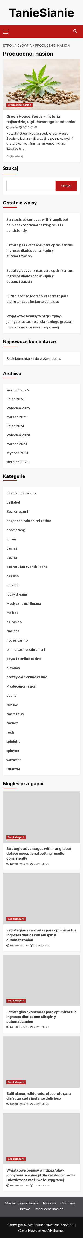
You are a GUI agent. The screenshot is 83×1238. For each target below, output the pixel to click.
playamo (13, 668)
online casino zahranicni (25, 649)
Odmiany (67, 1203)
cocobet (13, 585)
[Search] (75, 31)
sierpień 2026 (17, 390)
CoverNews (27, 1230)
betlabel (13, 502)
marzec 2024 (16, 444)
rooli (10, 732)
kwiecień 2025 (18, 408)
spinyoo (12, 750)
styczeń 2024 (17, 453)
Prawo (25, 1208)
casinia (12, 548)
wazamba (13, 760)
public (11, 695)
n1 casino (14, 622)
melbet (12, 612)
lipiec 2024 (15, 426)
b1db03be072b (19, 863)
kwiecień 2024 (18, 435)
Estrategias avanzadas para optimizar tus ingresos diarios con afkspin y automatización (39, 250)
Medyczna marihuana (23, 603)
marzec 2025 (16, 417)
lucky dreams (16, 594)
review (12, 704)
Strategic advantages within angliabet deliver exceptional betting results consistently (37, 224)
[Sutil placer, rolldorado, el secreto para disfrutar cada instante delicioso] (41, 1062)
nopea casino (17, 640)
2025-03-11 (30, 127)
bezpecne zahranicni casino (28, 521)
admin (14, 127)
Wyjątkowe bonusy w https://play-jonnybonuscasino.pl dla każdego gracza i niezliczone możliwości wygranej (39, 321)
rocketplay (15, 714)
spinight (13, 741)
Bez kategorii (17, 511)
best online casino (21, 493)
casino (11, 557)
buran (11, 539)
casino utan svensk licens (26, 567)
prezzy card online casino (26, 677)
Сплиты (13, 769)
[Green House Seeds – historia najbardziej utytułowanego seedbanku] (41, 84)
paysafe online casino (23, 658)
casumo (12, 576)
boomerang (15, 530)
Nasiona (12, 631)
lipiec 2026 (15, 399)
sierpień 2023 (17, 462)
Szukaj (10, 168)
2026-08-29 (41, 863)
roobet (12, 723)
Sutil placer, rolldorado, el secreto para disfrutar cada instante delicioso (37, 299)
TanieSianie (41, 13)
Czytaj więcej (14, 156)
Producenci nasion (19, 104)
